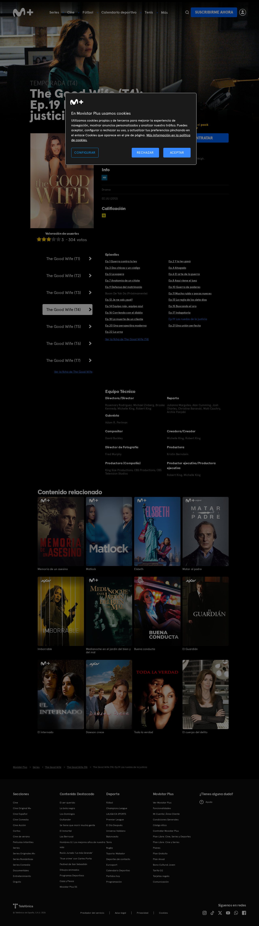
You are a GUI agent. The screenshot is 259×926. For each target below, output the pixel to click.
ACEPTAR (177, 152)
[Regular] (49, 239)
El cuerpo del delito (195, 732)
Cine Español (20, 814)
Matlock (91, 569)
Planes (156, 847)
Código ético (160, 825)
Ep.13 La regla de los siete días (188, 299)
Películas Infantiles (23, 842)
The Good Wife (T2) (63, 275)
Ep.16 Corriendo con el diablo (124, 312)
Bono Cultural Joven (164, 864)
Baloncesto (112, 836)
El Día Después (114, 825)
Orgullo (17, 881)
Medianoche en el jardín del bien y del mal (108, 650)
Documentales (21, 870)
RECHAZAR (145, 152)
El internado (45, 732)
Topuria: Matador (115, 853)
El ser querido (67, 802)
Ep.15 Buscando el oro (182, 306)
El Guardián (190, 649)
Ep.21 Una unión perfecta (185, 325)
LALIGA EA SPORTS (116, 814)
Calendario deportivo (119, 12)
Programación (114, 881)
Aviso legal (120, 912)
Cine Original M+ (22, 808)
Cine (70, 12)
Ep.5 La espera (114, 274)
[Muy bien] (58, 239)
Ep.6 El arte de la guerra (184, 274)
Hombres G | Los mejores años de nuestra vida (82, 845)
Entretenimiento (22, 876)
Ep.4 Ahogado (177, 267)
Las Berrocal (66, 836)
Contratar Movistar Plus (166, 830)
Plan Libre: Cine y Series (166, 842)
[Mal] (44, 239)
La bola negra (67, 808)
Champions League (116, 808)
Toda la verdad (143, 732)
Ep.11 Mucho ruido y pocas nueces (190, 293)
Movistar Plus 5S (68, 886)
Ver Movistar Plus (162, 802)
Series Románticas (23, 859)
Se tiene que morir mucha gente (77, 825)
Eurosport (111, 864)
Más (164, 12)
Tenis (149, 12)
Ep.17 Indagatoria (179, 312)
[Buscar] (187, 12)
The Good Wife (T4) (63, 309)
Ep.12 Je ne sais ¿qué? (119, 299)
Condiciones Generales (165, 819)
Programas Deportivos (72, 875)
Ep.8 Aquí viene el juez (183, 280)
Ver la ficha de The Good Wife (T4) (127, 339)
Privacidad (142, 912)
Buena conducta (144, 649)
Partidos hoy (113, 876)
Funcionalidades (162, 808)
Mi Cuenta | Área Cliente (166, 814)
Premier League (115, 819)
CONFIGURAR (84, 152)
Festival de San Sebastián (73, 864)
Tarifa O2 (158, 870)
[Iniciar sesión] (242, 12)
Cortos (16, 830)
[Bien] (53, 239)
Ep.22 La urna (114, 331)
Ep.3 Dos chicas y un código (122, 267)
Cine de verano (21, 836)
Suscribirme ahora (214, 12)
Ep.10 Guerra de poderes (184, 287)
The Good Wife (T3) (63, 292)
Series (54, 12)
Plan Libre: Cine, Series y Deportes (172, 836)
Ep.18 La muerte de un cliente (124, 319)
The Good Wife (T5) (63, 326)
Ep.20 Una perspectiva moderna (125, 325)
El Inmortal (66, 830)
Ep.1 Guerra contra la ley (121, 261)
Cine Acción (19, 825)
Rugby (109, 847)
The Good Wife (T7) (63, 360)
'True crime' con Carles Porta (76, 858)
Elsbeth (138, 569)
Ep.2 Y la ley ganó (180, 261)
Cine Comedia (21, 819)
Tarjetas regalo (161, 876)
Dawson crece (95, 732)
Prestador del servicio (92, 912)
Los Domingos (67, 814)
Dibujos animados (69, 869)
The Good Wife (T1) (63, 258)
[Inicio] (23, 12)
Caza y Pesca (67, 881)
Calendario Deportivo (118, 870)
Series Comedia (21, 864)
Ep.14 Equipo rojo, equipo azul (124, 306)
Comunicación (161, 881)
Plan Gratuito (160, 853)
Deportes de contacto (118, 859)
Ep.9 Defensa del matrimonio (123, 287)
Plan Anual (159, 859)
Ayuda (209, 802)
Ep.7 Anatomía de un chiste (122, 280)
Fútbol (88, 12)
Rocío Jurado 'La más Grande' (76, 852)
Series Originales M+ (24, 853)
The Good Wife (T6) (63, 343)
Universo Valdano (115, 830)
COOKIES (163, 912)
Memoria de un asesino (53, 569)
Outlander (65, 819)
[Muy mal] (39, 239)
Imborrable (45, 649)
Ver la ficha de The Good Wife (73, 371)
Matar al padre (192, 569)
